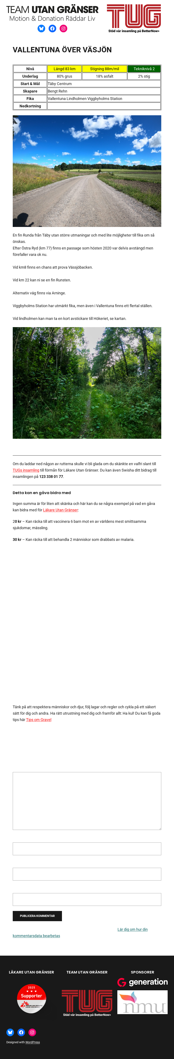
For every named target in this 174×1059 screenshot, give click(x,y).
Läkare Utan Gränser (60, 510)
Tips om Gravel (38, 719)
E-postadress (25, 863)
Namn (19, 838)
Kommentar (24, 769)
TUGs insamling (26, 470)
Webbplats (22, 889)
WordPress (32, 1042)
